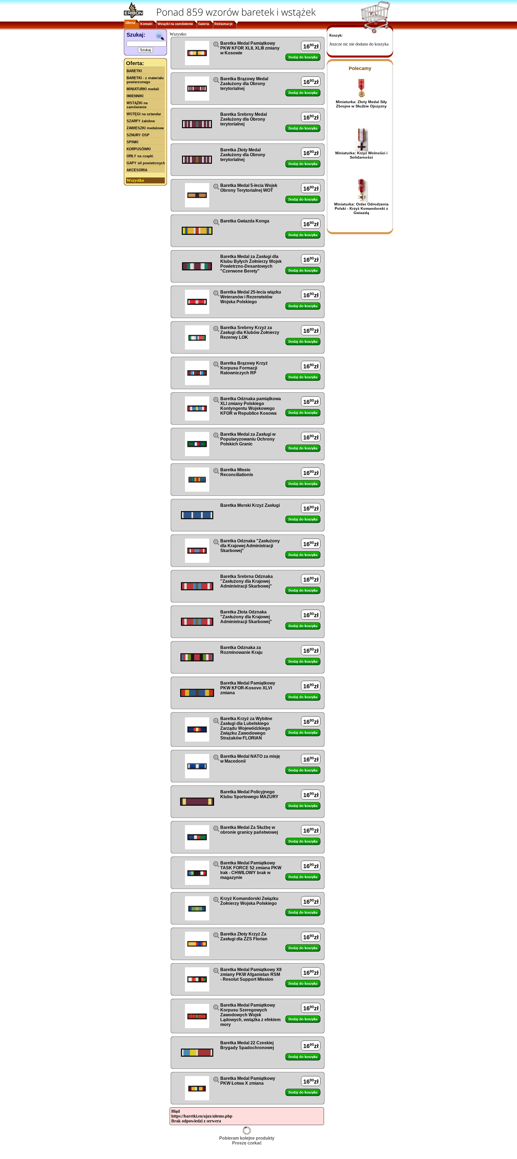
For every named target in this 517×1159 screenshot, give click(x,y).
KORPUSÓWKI (139, 149)
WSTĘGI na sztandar (144, 114)
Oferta (130, 23)
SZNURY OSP (138, 135)
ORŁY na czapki (140, 156)
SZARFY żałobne (141, 121)
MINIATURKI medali (143, 89)
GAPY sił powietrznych (146, 163)
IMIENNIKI (135, 96)
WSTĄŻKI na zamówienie (137, 105)
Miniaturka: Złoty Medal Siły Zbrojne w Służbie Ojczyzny (361, 104)
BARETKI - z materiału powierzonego (145, 80)
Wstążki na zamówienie (175, 24)
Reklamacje (223, 24)
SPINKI (132, 142)
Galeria (203, 24)
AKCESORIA (137, 170)
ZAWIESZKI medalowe (145, 128)
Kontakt (146, 24)
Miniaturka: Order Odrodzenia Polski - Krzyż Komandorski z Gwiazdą (361, 208)
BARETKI (134, 71)
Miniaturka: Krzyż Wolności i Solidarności (361, 155)
